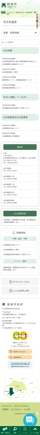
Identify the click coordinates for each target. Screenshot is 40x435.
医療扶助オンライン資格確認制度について (17, 80)
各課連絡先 (17, 357)
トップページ (11, 12)
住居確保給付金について (10, 128)
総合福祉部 (29, 12)
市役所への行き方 (19, 352)
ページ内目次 (8, 42)
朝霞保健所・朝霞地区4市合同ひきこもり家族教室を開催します (19, 269)
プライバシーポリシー (21, 406)
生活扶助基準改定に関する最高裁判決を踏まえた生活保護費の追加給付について (19, 62)
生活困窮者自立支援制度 (10, 136)
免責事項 (5, 409)
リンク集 (27, 409)
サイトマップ (7, 406)
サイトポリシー (16, 409)
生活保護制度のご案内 (10, 72)
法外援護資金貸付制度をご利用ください (16, 108)
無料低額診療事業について (11, 88)
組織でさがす (20, 12)
